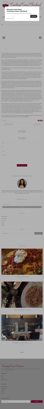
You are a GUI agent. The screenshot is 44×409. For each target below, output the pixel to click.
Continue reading (10, 18)
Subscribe (34, 16)
